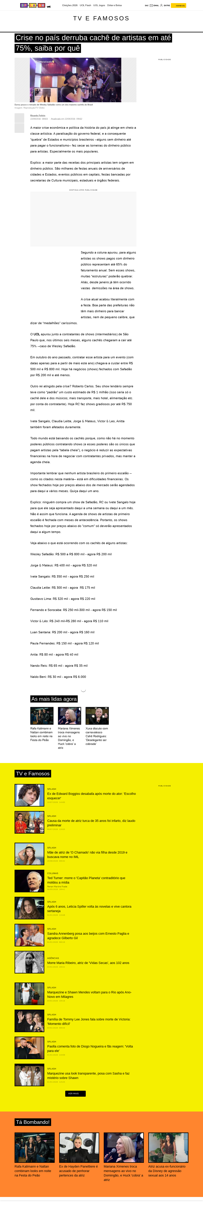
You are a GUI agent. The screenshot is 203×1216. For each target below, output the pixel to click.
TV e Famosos (101, 18)
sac (147, 5)
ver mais (73, 1093)
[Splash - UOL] (32, 5)
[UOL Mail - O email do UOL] (154, 5)
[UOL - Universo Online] (48, 6)
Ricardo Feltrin (37, 115)
